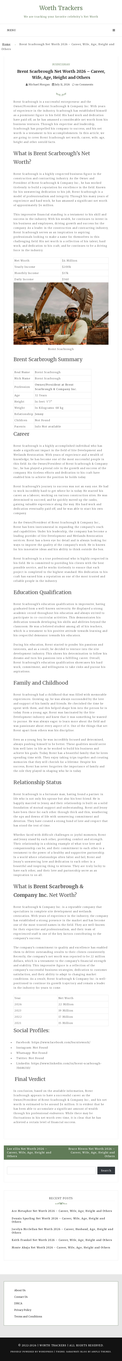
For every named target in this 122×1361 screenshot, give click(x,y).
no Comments (84, 84)
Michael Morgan (39, 84)
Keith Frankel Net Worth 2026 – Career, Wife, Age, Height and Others (62, 1240)
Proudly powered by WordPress (32, 1351)
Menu (11, 30)
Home (6, 44)
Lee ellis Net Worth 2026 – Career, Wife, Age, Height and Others (29, 1152)
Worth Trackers (61, 8)
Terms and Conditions (28, 1316)
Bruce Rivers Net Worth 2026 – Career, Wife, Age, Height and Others (91, 1152)
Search (106, 1170)
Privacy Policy (22, 1310)
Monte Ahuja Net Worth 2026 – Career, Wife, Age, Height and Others (61, 1247)
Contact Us (21, 1296)
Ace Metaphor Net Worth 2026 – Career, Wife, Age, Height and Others (62, 1211)
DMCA (18, 1303)
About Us (20, 1290)
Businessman (61, 64)
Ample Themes (101, 1351)
